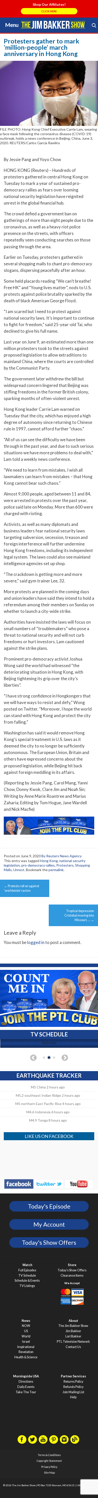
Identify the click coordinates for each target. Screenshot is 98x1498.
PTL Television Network (73, 1341)
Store (72, 1265)
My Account (49, 1224)
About (73, 1321)
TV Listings (27, 1286)
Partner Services (73, 1376)
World (26, 1336)
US (26, 1331)
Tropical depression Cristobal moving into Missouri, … (79, 915)
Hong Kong (49, 861)
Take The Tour (26, 1392)
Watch (27, 1265)
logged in (35, 942)
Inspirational (25, 1347)
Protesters (65, 865)
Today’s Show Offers (72, 1270)
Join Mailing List (73, 1392)
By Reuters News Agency (61, 856)
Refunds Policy (73, 1387)
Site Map (49, 1472)
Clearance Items (72, 1275)
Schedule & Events (27, 1280)
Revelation (26, 1352)
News (26, 1321)
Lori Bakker (73, 1336)
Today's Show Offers (49, 1242)
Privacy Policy (49, 1466)
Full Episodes (27, 1270)
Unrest (18, 870)
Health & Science (25, 1357)
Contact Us (73, 1347)
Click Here (49, 11)
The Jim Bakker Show (73, 1326)
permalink (56, 870)
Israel (26, 1341)
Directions (26, 1381)
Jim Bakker (53, 25)
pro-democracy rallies (38, 865)
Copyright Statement (49, 1460)
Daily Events (25, 1387)
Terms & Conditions (49, 1455)
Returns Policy (73, 1381)
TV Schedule (27, 1275)
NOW (26, 1326)
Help (73, 1397)
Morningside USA (26, 1376)
